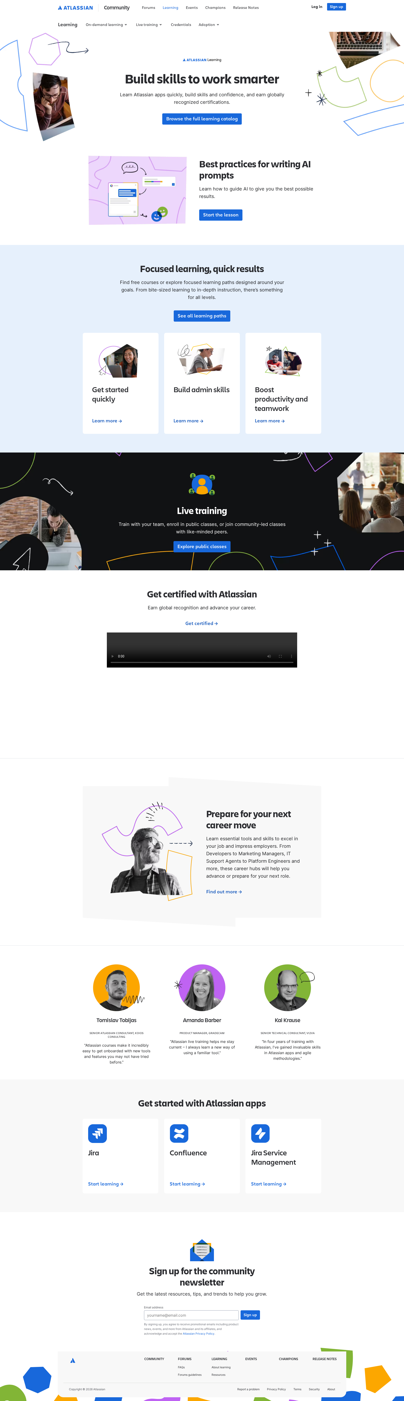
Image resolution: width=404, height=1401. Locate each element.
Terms (297, 1389)
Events (192, 7)
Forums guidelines (190, 1374)
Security (314, 1389)
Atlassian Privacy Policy (198, 1333)
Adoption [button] (207, 24)
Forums (148, 7)
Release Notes (246, 7)
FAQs (181, 1367)
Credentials (181, 24)
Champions (215, 7)
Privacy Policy (276, 1389)
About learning (221, 1367)
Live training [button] (147, 24)
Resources (218, 1374)
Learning (170, 7)
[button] (95, 8)
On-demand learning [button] (104, 24)
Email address (153, 1307)
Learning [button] (67, 24)
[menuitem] (148, 8)
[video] (202, 650)
